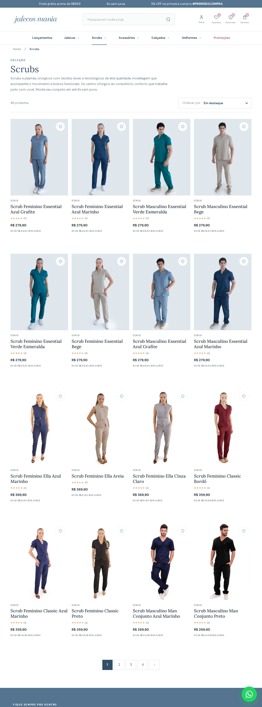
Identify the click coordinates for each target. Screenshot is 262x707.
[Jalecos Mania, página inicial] (42, 19)
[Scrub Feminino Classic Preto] (100, 561)
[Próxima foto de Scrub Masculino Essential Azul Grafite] (184, 292)
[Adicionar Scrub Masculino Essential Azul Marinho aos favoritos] (243, 261)
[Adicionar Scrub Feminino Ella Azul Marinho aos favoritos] (60, 396)
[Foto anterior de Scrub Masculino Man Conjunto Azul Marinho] (139, 561)
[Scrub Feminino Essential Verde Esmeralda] (39, 292)
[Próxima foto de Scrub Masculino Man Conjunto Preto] (245, 561)
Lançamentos (42, 38)
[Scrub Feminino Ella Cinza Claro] (161, 426)
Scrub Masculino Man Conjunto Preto (216, 613)
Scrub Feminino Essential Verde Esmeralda (36, 344)
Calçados (158, 38)
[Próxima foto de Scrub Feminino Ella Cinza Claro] (184, 426)
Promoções (222, 38)
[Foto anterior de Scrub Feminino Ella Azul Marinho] (17, 426)
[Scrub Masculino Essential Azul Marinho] (223, 292)
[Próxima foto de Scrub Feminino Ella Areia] (122, 426)
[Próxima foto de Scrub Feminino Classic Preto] (122, 561)
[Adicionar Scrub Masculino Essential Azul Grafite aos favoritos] (182, 261)
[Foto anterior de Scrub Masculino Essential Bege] (200, 157)
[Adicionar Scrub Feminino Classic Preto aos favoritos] (121, 530)
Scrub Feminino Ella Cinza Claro (159, 478)
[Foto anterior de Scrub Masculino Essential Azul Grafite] (139, 292)
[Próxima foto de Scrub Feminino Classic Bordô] (245, 426)
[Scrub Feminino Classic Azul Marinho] (39, 561)
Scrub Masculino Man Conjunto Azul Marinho (156, 613)
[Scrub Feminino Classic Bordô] (223, 426)
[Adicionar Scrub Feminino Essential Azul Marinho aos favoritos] (121, 126)
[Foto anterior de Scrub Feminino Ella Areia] (78, 426)
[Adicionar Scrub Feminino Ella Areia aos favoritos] (121, 396)
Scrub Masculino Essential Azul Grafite (159, 344)
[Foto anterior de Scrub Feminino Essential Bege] (78, 292)
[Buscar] (168, 19)
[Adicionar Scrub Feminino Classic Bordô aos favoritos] (243, 396)
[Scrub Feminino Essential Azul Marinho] (100, 157)
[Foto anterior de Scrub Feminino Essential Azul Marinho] (78, 157)
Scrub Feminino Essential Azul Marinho (97, 209)
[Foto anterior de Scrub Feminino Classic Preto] (78, 561)
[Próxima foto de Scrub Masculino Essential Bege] (245, 157)
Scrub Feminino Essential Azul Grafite (36, 209)
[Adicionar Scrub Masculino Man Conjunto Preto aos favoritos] (243, 530)
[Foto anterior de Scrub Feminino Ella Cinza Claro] (139, 426)
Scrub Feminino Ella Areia (98, 476)
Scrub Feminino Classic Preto (95, 613)
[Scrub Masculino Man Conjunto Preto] (223, 561)
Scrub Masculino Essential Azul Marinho (220, 344)
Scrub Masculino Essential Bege (220, 209)
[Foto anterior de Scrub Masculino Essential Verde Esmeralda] (139, 157)
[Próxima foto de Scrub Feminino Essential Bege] (122, 292)
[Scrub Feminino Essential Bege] (100, 292)
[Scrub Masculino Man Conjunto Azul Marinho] (161, 561)
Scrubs (97, 38)
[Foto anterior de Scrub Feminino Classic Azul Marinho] (17, 561)
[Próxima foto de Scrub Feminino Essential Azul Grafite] (61, 157)
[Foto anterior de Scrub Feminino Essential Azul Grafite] (17, 157)
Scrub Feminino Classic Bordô (217, 478)
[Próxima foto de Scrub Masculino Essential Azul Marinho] (245, 292)
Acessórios (127, 38)
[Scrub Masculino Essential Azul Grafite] (161, 292)
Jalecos (69, 38)
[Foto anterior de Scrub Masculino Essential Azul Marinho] (200, 292)
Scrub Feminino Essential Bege (97, 344)
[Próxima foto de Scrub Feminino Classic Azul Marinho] (61, 561)
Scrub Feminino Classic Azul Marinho (39, 613)
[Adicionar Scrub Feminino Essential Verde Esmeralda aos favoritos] (60, 261)
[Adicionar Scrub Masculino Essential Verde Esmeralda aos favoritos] (182, 126)
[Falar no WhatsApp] (249, 694)
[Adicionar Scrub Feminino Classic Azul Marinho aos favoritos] (60, 530)
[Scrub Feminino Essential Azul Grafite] (39, 157)
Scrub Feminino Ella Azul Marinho (35, 478)
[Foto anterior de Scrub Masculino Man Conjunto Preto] (200, 561)
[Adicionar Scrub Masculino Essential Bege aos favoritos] (243, 126)
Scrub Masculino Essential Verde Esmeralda (159, 209)
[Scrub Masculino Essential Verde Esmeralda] (161, 157)
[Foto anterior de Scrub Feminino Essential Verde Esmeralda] (17, 292)
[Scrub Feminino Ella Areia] (100, 426)
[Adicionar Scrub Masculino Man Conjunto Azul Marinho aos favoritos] (182, 530)
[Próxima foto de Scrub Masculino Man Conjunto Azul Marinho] (184, 561)
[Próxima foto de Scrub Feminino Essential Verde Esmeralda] (61, 292)
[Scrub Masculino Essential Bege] (223, 157)
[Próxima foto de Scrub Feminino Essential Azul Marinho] (122, 157)
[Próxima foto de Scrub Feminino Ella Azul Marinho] (61, 426)
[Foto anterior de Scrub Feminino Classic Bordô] (200, 426)
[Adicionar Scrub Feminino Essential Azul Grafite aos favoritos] (60, 126)
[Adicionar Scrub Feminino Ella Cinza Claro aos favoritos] (182, 396)
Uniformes (189, 38)
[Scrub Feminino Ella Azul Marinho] (39, 426)
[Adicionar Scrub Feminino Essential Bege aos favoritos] (121, 261)
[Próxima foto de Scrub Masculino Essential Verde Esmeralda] (184, 157)
